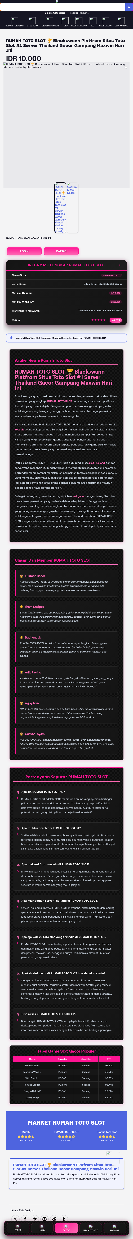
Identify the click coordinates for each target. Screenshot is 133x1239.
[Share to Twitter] (15, 1218)
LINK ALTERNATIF (90, 1230)
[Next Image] (127, 125)
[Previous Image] (6, 125)
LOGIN (24, 251)
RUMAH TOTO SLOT (59, 401)
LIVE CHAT (114, 1230)
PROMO (18, 1230)
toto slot (20, 429)
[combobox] (63, 7)
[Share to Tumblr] (64, 1218)
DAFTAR (61, 251)
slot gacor (78, 496)
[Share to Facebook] (25, 1218)
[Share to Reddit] (54, 1218)
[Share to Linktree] (35, 1218)
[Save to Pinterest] (44, 1218)
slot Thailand (97, 462)
